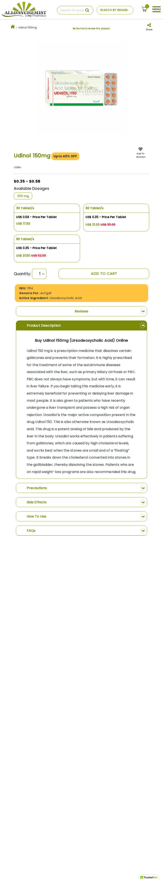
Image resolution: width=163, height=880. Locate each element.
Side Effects (36, 502)
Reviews (81, 311)
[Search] (87, 10)
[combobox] (75, 10)
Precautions (37, 487)
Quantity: (22, 274)
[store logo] (24, 9)
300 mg (23, 196)
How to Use (36, 516)
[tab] (81, 311)
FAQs (31, 530)
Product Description (44, 325)
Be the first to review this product (91, 28)
